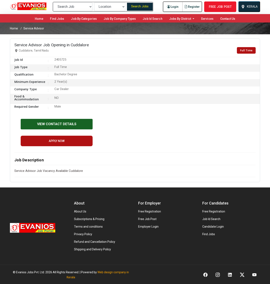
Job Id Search (152, 18)
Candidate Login (213, 226)
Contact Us (227, 18)
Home (40, 18)
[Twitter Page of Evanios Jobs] (242, 274)
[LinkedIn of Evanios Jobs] (229, 274)
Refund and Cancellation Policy (94, 241)
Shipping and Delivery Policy (92, 249)
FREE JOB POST (220, 6)
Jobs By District (180, 18)
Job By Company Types (120, 18)
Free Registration (149, 211)
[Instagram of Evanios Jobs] (217, 274)
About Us (80, 211)
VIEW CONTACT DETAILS (56, 124)
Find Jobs (57, 18)
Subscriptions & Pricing (89, 219)
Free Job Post (147, 219)
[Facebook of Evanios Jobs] (205, 274)
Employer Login (148, 226)
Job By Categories (84, 18)
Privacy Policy (83, 234)
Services (207, 18)
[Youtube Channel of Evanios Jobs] (254, 274)
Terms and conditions (88, 226)
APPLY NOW (57, 141)
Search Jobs (139, 6)
